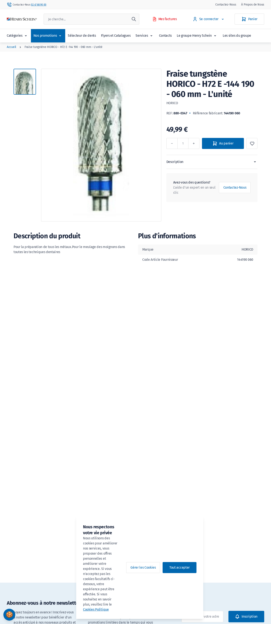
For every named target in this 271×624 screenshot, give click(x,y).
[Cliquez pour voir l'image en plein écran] (101, 145)
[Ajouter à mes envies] (251, 143)
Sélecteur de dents (82, 36)
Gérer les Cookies (143, 567)
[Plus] (193, 143)
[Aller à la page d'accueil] (22, 19)
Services (142, 36)
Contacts (165, 36)
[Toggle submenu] (25, 35)
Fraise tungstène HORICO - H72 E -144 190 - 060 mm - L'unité (63, 47)
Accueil (11, 47)
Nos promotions (45, 36)
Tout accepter (179, 567)
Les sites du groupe (237, 36)
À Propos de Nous (252, 4)
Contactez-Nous (225, 4)
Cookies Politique (96, 609)
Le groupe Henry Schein (194, 36)
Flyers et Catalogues (116, 36)
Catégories (14, 36)
